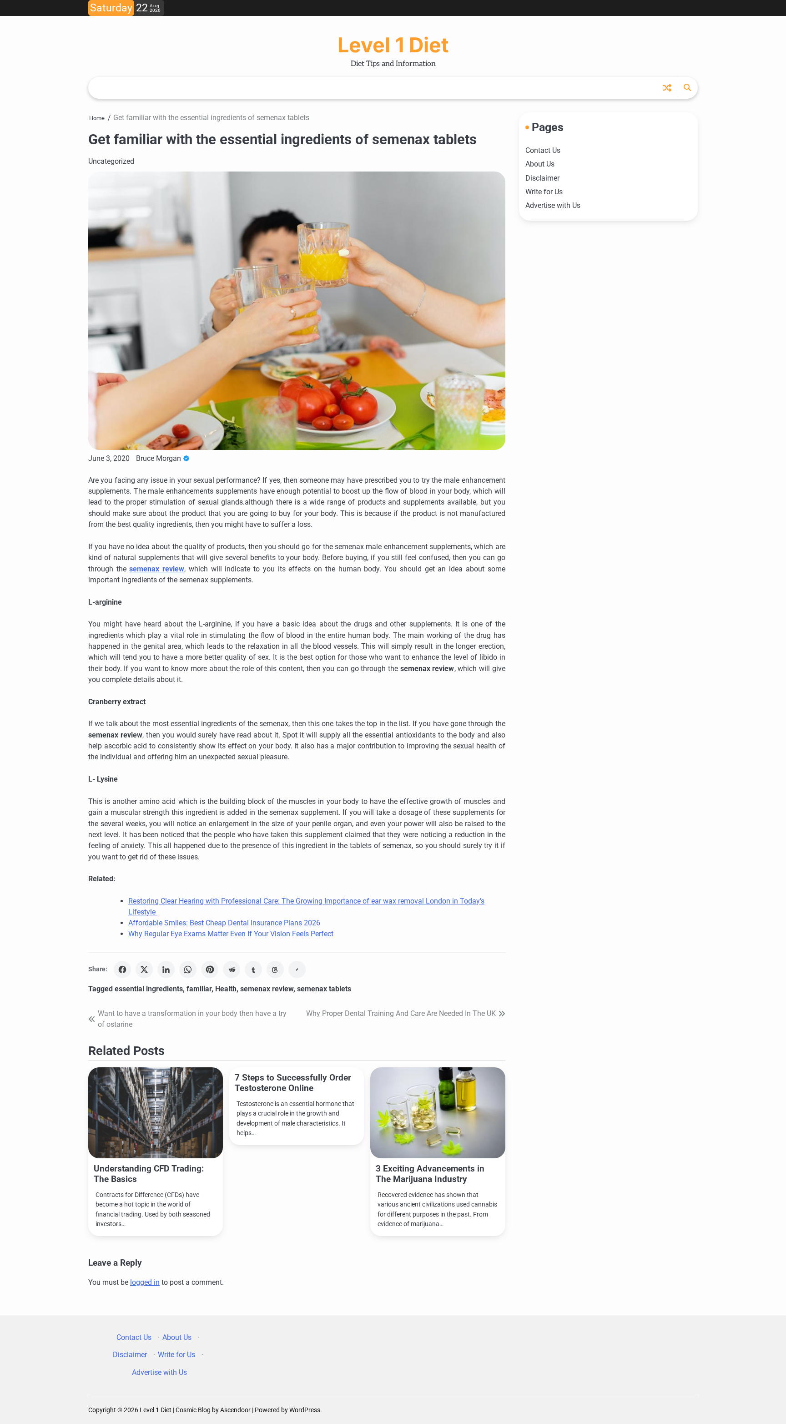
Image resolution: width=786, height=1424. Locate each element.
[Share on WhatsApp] (187, 969)
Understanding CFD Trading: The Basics (149, 1173)
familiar (199, 989)
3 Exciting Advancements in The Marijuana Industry (430, 1173)
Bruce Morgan (158, 458)
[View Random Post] (667, 87)
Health (226, 989)
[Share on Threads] (275, 969)
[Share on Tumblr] (253, 969)
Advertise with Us (552, 205)
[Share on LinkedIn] (166, 969)
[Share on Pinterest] (209, 969)
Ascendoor (235, 1410)
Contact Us (542, 150)
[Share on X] (144, 969)
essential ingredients (149, 989)
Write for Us (544, 191)
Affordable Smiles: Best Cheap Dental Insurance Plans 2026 (224, 923)
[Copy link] (297, 969)
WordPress (304, 1410)
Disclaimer (542, 177)
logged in (145, 1282)
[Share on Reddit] (231, 969)
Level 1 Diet (393, 44)
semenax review (266, 989)
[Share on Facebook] (122, 969)
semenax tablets (324, 989)
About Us (539, 164)
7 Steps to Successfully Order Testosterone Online (293, 1082)
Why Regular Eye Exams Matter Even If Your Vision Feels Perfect (230, 933)
